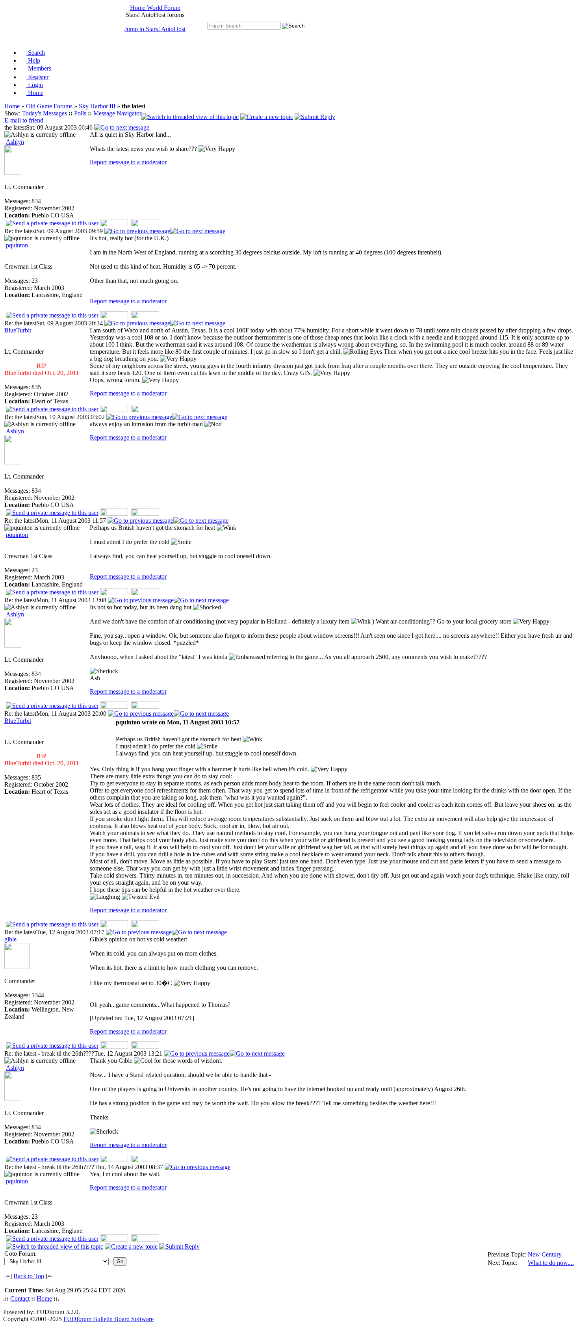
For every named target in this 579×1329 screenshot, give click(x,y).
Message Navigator (117, 113)
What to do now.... (551, 1262)
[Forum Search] (244, 25)
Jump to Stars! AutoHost (155, 29)
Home (34, 92)
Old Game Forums (49, 106)
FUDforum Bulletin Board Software (108, 1319)
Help (33, 60)
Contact (20, 1298)
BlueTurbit (17, 330)
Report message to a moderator (128, 162)
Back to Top (28, 1276)
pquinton (17, 245)
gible (10, 939)
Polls (80, 113)
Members (38, 68)
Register (37, 77)
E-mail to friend (23, 120)
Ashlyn (15, 141)
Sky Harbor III (97, 106)
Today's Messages (44, 113)
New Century (545, 1254)
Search (35, 52)
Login (34, 85)
